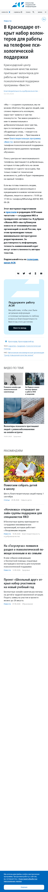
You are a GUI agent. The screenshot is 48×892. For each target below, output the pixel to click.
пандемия (21, 346)
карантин (12, 346)
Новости (7, 21)
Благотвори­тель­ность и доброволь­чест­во (21, 91)
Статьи (7, 500)
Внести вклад (19, 328)
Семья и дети (26, 500)
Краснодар (12, 341)
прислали (11, 212)
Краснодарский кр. (26, 341)
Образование (27, 604)
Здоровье (17, 436)
